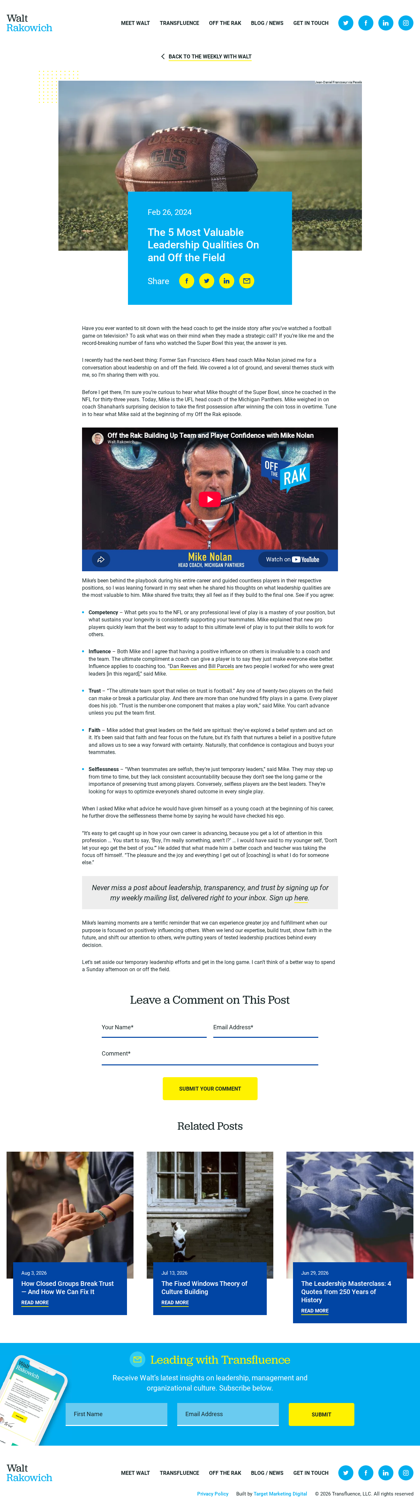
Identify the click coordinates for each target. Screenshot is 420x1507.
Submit (321, 1414)
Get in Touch (310, 22)
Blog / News (267, 22)
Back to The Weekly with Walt (210, 56)
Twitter (345, 23)
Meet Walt (135, 22)
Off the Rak (225, 22)
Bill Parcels (221, 665)
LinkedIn (385, 23)
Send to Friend (246, 280)
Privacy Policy (212, 1493)
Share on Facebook (186, 280)
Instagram (405, 23)
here (301, 897)
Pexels (357, 82)
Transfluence (179, 22)
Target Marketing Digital (280, 1493)
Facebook (365, 23)
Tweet (206, 280)
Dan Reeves (183, 665)
